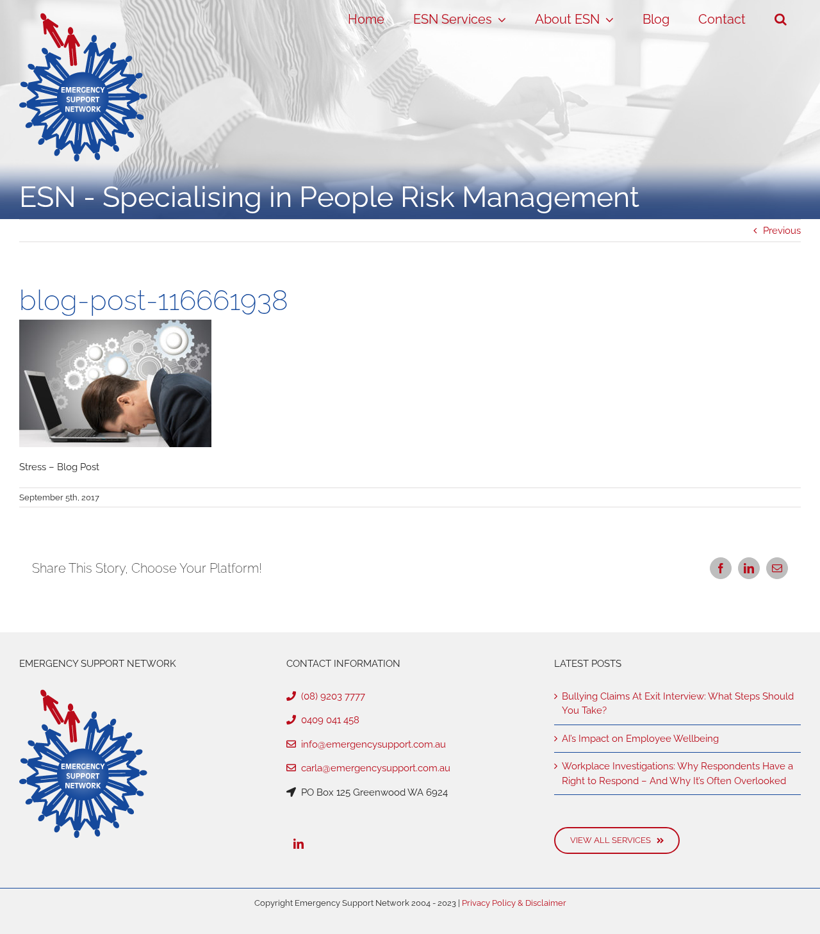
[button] (780, 19)
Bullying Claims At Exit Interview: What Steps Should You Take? (678, 704)
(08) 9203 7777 (330, 696)
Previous (782, 230)
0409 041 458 (327, 720)
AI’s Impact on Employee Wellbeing (640, 738)
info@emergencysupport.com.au (371, 744)
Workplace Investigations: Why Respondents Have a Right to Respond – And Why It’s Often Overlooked (677, 773)
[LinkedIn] (298, 844)
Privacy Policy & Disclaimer (514, 903)
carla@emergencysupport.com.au (373, 768)
